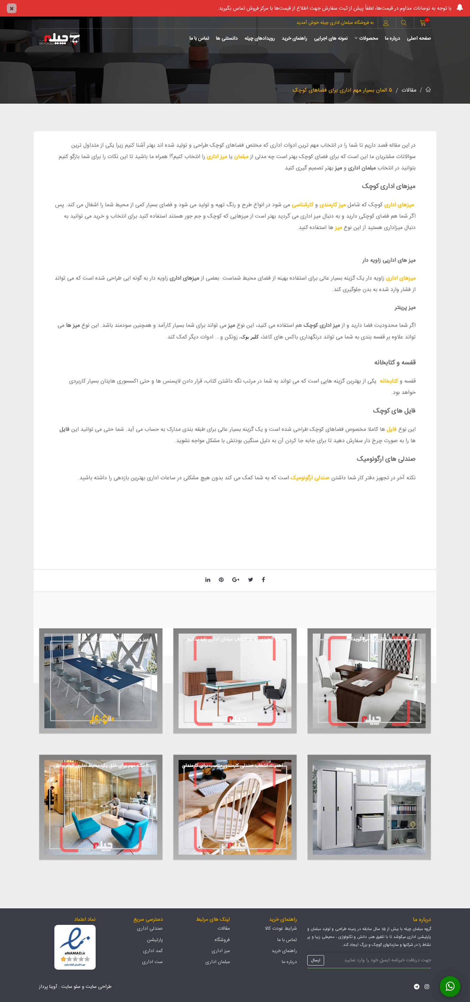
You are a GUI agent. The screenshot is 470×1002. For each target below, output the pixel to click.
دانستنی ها (227, 38)
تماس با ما (199, 38)
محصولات (368, 38)
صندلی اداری (150, 929)
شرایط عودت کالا (281, 929)
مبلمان (241, 156)
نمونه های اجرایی (331, 38)
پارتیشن (155, 940)
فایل (392, 429)
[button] (404, 23)
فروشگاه (222, 940)
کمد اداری (153, 951)
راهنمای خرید (294, 38)
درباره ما (392, 38)
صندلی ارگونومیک (311, 478)
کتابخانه (389, 381)
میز (338, 227)
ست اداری (152, 962)
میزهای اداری (398, 205)
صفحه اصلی (419, 38)
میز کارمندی (333, 205)
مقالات (409, 90)
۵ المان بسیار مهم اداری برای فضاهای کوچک (342, 90)
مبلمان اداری (217, 962)
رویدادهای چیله (260, 38)
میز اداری (217, 156)
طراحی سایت (98, 987)
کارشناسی (302, 205)
